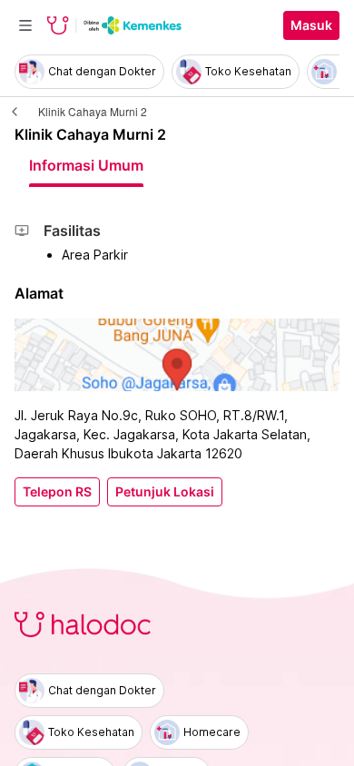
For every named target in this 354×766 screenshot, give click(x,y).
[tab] (86, 165)
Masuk (311, 25)
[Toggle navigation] (25, 25)
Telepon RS (57, 492)
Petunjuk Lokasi (164, 492)
